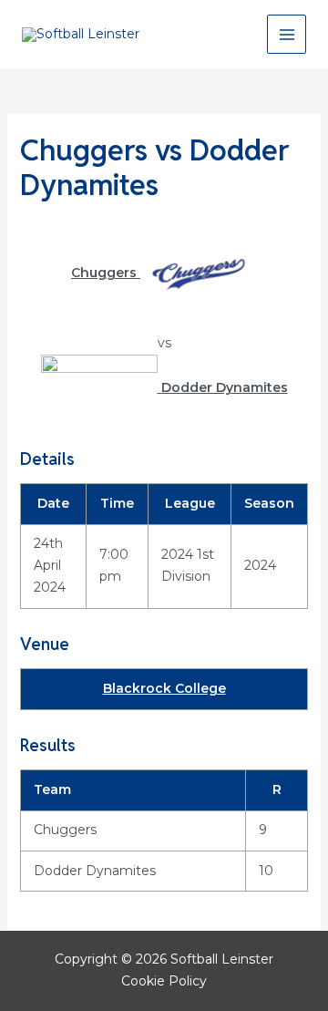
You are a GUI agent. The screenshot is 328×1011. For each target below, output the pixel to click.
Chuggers (65, 829)
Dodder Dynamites (95, 870)
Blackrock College (164, 688)
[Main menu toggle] (286, 34)
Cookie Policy (164, 981)
